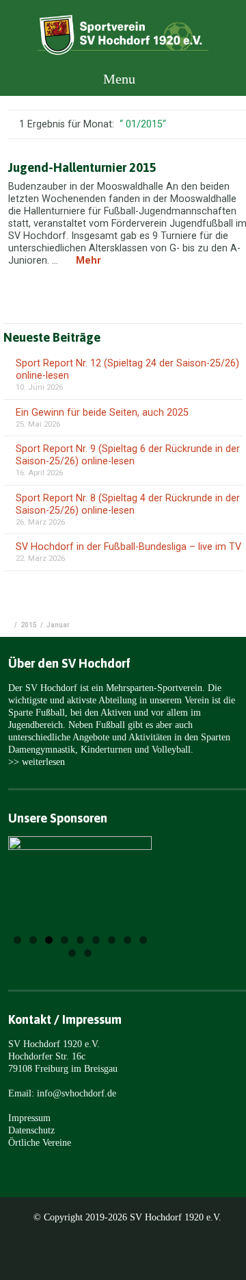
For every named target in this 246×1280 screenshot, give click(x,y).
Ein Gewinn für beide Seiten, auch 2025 (102, 412)
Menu (117, 78)
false (36, 891)
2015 (28, 625)
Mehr (88, 260)
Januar (58, 625)
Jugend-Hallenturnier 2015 (82, 167)
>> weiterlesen (36, 761)
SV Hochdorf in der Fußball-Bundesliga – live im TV (128, 547)
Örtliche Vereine (39, 1142)
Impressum (29, 1117)
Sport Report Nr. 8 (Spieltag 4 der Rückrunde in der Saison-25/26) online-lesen (128, 504)
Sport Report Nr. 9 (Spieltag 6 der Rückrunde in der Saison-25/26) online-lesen (128, 455)
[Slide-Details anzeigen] (80, 873)
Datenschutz (31, 1130)
